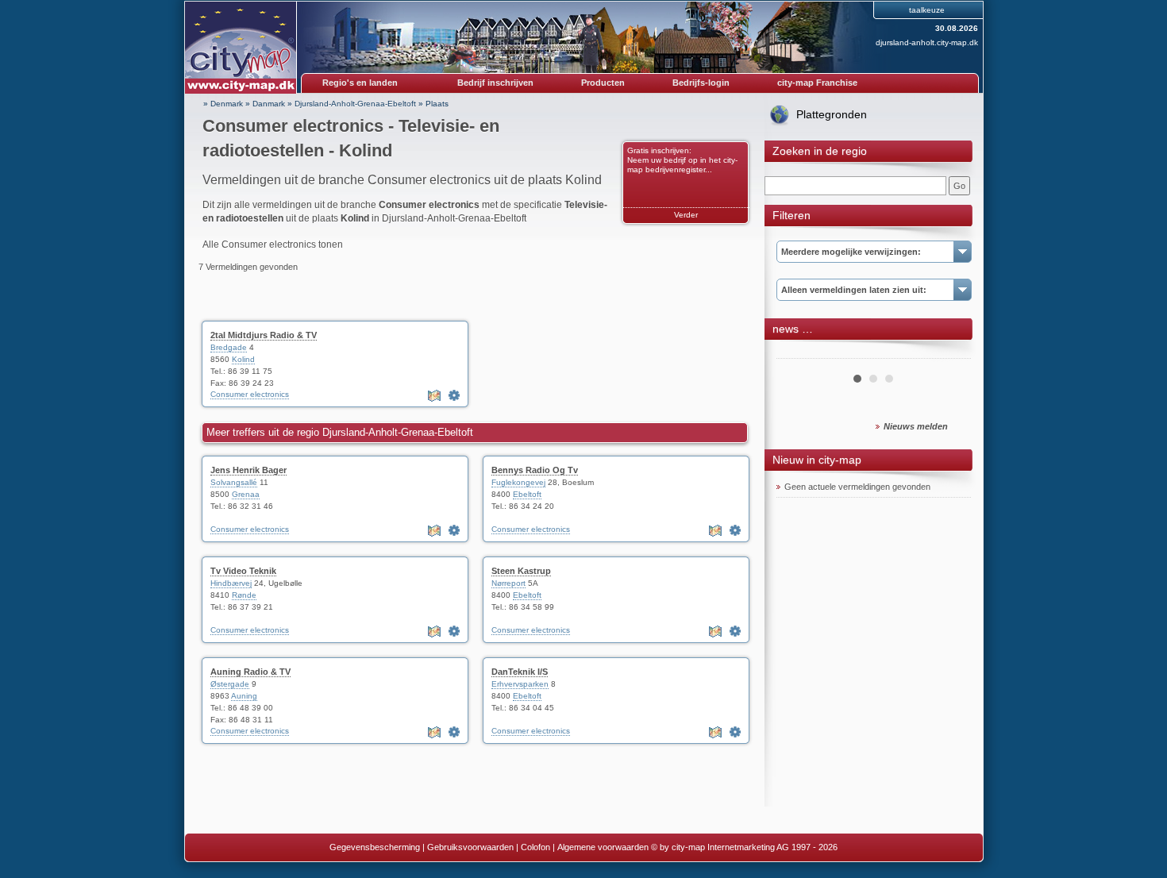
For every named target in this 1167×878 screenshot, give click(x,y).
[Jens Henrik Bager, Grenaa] (454, 530)
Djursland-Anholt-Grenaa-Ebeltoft (355, 103)
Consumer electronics (249, 394)
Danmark (268, 103)
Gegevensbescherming (374, 847)
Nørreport (508, 583)
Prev (797, 352)
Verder (686, 214)
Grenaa (246, 494)
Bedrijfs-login (701, 82)
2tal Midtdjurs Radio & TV (263, 335)
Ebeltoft (527, 494)
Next (950, 352)
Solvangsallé (233, 482)
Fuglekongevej (518, 482)
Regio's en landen (360, 82)
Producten (603, 82)
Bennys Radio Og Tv (534, 470)
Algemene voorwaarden (603, 847)
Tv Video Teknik (243, 571)
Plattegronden (831, 114)
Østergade (229, 684)
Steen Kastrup (521, 571)
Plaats (437, 103)
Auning (244, 695)
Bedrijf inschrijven (495, 82)
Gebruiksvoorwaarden (470, 847)
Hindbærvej (231, 583)
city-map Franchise (817, 82)
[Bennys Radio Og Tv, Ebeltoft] (735, 530)
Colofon (535, 847)
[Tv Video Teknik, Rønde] (454, 631)
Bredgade (228, 347)
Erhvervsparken (520, 684)
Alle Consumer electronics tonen (272, 244)
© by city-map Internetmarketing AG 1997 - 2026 (744, 847)
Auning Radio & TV (250, 671)
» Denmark (223, 103)
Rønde (244, 595)
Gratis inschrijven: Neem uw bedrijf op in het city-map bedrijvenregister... (682, 160)
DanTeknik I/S (519, 671)
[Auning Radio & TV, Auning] (454, 732)
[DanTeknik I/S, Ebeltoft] (735, 732)
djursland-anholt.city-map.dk (927, 42)
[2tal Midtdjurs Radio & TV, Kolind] (454, 395)
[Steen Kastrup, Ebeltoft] (735, 631)
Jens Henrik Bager (248, 470)
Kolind (243, 359)
